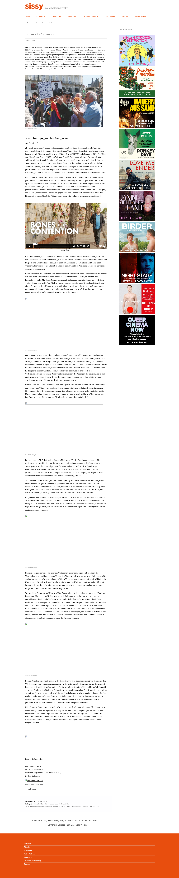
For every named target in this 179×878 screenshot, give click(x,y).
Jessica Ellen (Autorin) (90, 806)
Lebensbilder (64, 804)
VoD (33, 40)
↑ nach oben (30, 789)
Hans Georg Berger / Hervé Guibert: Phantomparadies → (66, 820)
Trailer (27, 40)
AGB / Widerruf (29, 854)
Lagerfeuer (54, 804)
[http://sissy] (46, 10)
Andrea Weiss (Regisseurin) (41, 806)
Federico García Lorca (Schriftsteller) (67, 806)
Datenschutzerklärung (32, 861)
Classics (41, 16)
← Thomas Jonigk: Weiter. (66, 825)
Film (28, 16)
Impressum (28, 857)
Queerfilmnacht (91, 16)
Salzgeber (110, 16)
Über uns (72, 16)
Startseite (27, 844)
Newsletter (140, 16)
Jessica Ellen (35, 143)
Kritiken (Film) (43, 804)
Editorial (27, 847)
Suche (125, 16)
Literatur (56, 16)
